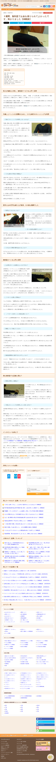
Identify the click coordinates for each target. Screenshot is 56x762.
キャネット (7, 686)
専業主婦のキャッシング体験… (27, 640)
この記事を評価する (48, 12)
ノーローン (7, 684)
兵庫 (22, 711)
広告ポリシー (3, 750)
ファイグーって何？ (4, 743)
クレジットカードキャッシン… (27, 686)
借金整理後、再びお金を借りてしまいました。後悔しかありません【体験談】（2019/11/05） (27, 590)
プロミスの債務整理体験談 (26, 695)
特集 (6, 665)
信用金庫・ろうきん (9, 619)
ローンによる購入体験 (41, 659)
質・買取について (24, 619)
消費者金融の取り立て (41, 614)
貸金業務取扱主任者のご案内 (22, 748)
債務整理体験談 (8, 697)
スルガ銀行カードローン (26, 680)
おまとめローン (8, 616)
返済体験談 (39, 695)
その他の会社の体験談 (41, 646)
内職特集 (7, 663)
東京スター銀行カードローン (42, 676)
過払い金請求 (39, 616)
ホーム (3, 9)
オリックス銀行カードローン (42, 675)
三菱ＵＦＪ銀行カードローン (11, 673)
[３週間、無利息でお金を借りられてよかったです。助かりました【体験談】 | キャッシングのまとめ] (49, 6)
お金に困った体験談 (9, 659)
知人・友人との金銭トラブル (42, 661)
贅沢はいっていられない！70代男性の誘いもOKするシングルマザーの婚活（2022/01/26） (26, 574)
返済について (7, 614)
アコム (38, 680)
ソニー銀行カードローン (26, 676)
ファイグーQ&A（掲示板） (22, 741)
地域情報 (7, 713)
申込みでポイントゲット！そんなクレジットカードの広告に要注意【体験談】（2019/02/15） (27, 587)
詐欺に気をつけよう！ (9, 618)
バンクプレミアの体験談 (42, 644)
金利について (39, 612)
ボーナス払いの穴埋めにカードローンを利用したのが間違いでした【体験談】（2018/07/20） (27, 580)
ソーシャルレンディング (10, 621)
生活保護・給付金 (24, 661)
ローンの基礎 (7, 633)
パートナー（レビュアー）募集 (6, 752)
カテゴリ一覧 (19, 743)
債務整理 (23, 616)
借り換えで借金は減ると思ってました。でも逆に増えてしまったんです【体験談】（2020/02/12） (28, 599)
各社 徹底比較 (24, 614)
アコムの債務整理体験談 (10, 695)
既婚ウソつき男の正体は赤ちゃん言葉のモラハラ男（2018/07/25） (20, 570)
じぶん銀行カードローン (10, 680)
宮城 (38, 711)
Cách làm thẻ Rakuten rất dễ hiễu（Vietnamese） (26, 754)
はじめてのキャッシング (10, 612)
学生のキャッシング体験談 (42, 640)
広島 (38, 709)
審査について (23, 612)
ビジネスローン (40, 619)
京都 (6, 709)
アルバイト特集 (24, 659)
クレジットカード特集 (41, 663)
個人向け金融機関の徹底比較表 (22, 747)
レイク (6, 676)
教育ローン (39, 629)
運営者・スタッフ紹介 (5, 747)
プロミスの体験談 (24, 642)
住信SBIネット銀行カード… (26, 678)
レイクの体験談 (40, 642)
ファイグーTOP (4, 741)
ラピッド (38, 684)
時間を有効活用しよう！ (42, 655)
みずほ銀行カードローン (42, 673)
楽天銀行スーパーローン (26, 675)
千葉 (6, 707)
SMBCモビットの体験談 (10, 644)
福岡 (22, 709)
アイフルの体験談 (24, 644)
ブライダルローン (40, 631)
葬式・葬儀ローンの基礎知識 (27, 631)
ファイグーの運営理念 (5, 745)
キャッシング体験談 (9, 648)
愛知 (38, 707)
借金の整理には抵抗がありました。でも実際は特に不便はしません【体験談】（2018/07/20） (27, 596)
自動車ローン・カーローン (10, 629)
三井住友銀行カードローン (26, 673)
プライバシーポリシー (5, 754)
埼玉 (22, 707)
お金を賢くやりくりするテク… (27, 657)
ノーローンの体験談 (9, 646)
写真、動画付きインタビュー (11, 9)
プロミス (7, 682)
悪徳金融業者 (23, 618)
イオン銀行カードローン (10, 678)
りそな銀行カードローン (10, 675)
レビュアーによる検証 (25, 688)
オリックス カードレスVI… (26, 684)
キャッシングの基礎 (25, 621)
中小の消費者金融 (40, 686)
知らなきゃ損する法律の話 (10, 657)
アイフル (38, 682)
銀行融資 (38, 618)
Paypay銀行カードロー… (42, 678)
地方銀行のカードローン (10, 688)
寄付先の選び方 (24, 655)
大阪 (22, 705)
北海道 (6, 711)
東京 (6, 705)
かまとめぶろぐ (19, 752)
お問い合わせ (3, 758)
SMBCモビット (24, 682)
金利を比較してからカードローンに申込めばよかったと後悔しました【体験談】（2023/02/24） (27, 583)
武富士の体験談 (24, 646)
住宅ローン (23, 629)
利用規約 (2, 756)
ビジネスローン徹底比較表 (22, 745)
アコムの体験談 (8, 642)
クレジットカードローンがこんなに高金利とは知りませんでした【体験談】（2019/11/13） (26, 593)
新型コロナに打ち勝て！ (10, 655)
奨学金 (6, 631)
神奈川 (38, 705)
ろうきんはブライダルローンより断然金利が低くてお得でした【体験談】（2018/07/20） (26, 577)
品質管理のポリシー (4, 748)
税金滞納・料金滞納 (25, 663)
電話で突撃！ (39, 657)
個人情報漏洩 (7, 661)
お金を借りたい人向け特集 (22, 750)
